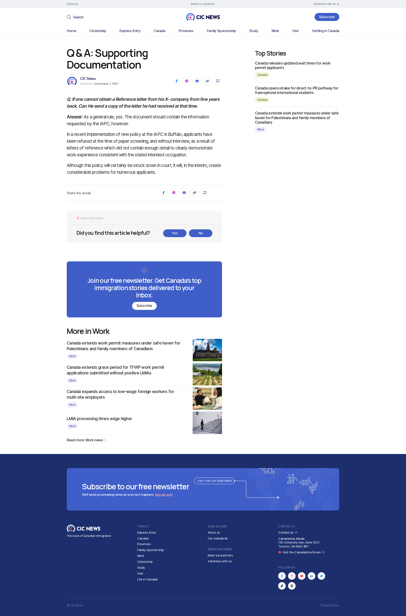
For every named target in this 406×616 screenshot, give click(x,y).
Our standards (218, 538)
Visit (295, 30)
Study (253, 30)
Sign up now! (163, 494)
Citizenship (97, 30)
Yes (175, 233)
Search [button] (78, 17)
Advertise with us (220, 561)
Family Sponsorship (221, 30)
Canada (159, 30)
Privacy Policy (329, 605)
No (201, 233)
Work (275, 30)
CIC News (88, 78)
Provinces (186, 30)
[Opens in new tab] (282, 576)
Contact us (286, 532)
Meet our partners (220, 555)
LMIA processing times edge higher (99, 418)
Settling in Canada (325, 30)
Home (71, 30)
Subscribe (327, 17)
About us (214, 532)
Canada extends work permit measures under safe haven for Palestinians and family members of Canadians (297, 117)
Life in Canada (147, 579)
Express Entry (130, 30)
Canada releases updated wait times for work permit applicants (292, 65)
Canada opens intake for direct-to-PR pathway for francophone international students (296, 90)
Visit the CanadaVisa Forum (301, 552)
